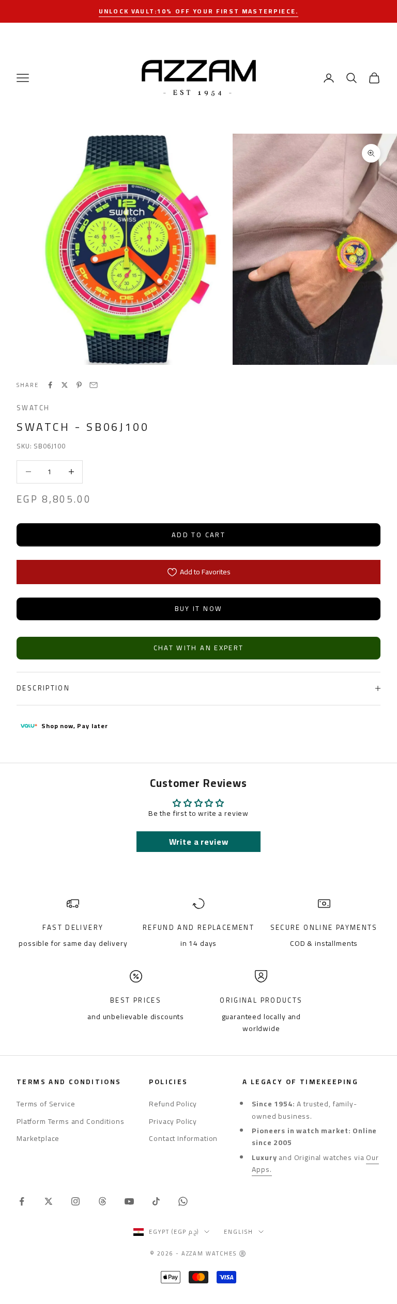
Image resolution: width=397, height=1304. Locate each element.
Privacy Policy (173, 1121)
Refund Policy (173, 1103)
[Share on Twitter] (64, 385)
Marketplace (38, 1138)
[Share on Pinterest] (79, 385)
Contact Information (183, 1138)
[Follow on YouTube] (129, 1201)
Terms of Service (46, 1103)
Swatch (33, 407)
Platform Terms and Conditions (70, 1121)
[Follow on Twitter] (48, 1201)
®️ (243, 1253)
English (238, 1231)
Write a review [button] (198, 841)
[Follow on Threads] (102, 1201)
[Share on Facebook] (50, 385)
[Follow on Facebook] (22, 1201)
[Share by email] (93, 385)
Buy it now (198, 608)
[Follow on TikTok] (156, 1201)
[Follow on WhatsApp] (183, 1201)
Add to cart (198, 534)
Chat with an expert (198, 647)
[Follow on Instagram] (75, 1201)
